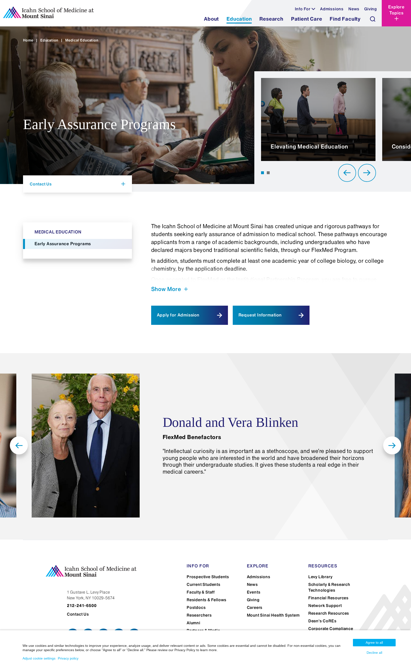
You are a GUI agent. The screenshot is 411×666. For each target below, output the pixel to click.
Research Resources (328, 613)
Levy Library (320, 576)
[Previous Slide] (347, 173)
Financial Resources (328, 597)
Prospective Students (208, 576)
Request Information (260, 315)
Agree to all (374, 642)
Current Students (203, 584)
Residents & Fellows (206, 599)
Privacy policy (68, 658)
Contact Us (78, 614)
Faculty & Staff (201, 592)
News (353, 8)
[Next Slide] (367, 173)
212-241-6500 (82, 605)
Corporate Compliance (330, 628)
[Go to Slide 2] (268, 172)
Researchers (199, 615)
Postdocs (196, 607)
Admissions (332, 8)
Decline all (374, 652)
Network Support (325, 605)
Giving (370, 8)
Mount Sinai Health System (273, 615)
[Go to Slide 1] (262, 172)
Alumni (193, 622)
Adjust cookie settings (39, 658)
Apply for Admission (178, 315)
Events (254, 592)
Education (49, 40)
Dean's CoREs (322, 620)
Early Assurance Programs (63, 243)
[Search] (372, 19)
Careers (255, 607)
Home (28, 40)
